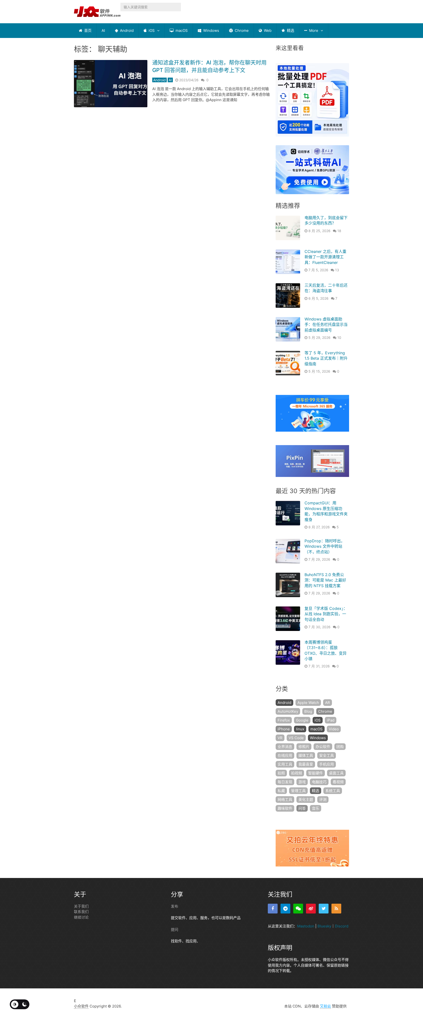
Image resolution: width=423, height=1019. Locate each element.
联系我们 (81, 911)
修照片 (303, 746)
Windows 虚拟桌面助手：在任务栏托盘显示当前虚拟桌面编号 (326, 324)
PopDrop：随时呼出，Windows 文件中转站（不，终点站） (325, 546)
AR (327, 702)
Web (267, 30)
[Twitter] (324, 908)
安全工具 (326, 755)
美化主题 (305, 799)
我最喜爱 (305, 764)
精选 (290, 30)
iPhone (284, 729)
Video (334, 729)
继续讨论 (81, 917)
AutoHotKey (288, 711)
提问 (174, 929)
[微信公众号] (298, 908)
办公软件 (323, 746)
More (313, 30)
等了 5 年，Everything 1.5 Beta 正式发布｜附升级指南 (326, 358)
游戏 (302, 782)
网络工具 (285, 799)
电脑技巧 (319, 782)
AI (103, 30)
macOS (181, 30)
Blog (308, 711)
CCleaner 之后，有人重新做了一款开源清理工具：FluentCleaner (325, 257)
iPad (330, 720)
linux (300, 729)
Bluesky (324, 926)
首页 (87, 30)
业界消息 (285, 746)
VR (280, 737)
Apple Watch (308, 702)
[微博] (311, 908)
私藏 (281, 790)
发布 (174, 906)
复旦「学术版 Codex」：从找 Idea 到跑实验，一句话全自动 (326, 614)
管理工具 (298, 790)
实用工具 (285, 764)
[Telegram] (285, 908)
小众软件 (81, 1006)
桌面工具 (336, 773)
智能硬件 (315, 773)
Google (302, 720)
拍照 (281, 773)
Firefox (284, 720)
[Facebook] (273, 908)
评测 (323, 799)
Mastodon (305, 926)
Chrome (241, 30)
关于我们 (81, 906)
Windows (210, 30)
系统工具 (332, 790)
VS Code (296, 737)
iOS (151, 30)
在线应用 (285, 755)
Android (126, 30)
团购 (340, 746)
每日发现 (285, 782)
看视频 (338, 782)
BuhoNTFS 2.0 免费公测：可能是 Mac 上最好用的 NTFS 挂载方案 (325, 580)
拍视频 (296, 773)
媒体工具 (305, 755)
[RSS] (336, 908)
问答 (302, 808)
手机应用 (326, 764)
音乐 (315, 808)
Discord (341, 926)
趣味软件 (285, 808)
